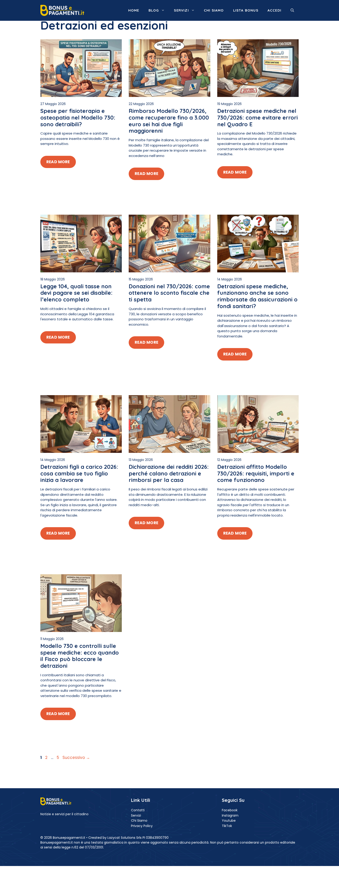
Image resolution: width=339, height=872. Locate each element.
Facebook (230, 810)
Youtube (229, 820)
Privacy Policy (142, 826)
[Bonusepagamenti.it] (62, 10)
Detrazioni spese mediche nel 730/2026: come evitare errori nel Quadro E (257, 117)
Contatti (138, 810)
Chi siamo (214, 10)
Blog (154, 10)
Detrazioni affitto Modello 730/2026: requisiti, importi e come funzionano (255, 473)
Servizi (181, 10)
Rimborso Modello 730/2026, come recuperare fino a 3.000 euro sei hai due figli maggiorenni (169, 120)
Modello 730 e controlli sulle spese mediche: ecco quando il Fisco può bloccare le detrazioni (79, 655)
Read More (58, 162)
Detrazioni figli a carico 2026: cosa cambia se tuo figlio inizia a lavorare (79, 473)
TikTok (227, 826)
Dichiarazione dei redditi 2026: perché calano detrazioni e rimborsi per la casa (169, 473)
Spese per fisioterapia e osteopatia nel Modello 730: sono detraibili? (77, 117)
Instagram (230, 815)
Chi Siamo (139, 820)
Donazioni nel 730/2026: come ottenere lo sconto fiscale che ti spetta (169, 293)
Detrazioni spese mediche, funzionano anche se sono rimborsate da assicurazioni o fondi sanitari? (257, 296)
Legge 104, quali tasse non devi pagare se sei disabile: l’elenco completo (76, 293)
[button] (292, 10)
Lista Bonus (245, 10)
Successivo (76, 757)
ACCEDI (274, 10)
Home (133, 10)
